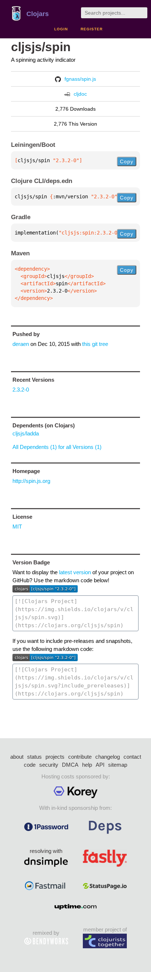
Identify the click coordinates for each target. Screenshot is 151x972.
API (100, 765)
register (92, 29)
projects (55, 757)
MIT (17, 526)
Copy (126, 161)
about (16, 757)
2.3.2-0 (20, 389)
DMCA (70, 765)
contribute (80, 757)
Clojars (37, 14)
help (87, 765)
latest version (75, 572)
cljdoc (80, 94)
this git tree (95, 344)
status (34, 757)
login (61, 29)
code (30, 765)
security (48, 765)
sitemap (117, 765)
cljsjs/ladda (25, 433)
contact (132, 757)
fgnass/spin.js (80, 79)
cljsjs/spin (41, 47)
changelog (107, 757)
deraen (20, 344)
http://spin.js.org (31, 481)
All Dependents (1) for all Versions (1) (57, 447)
